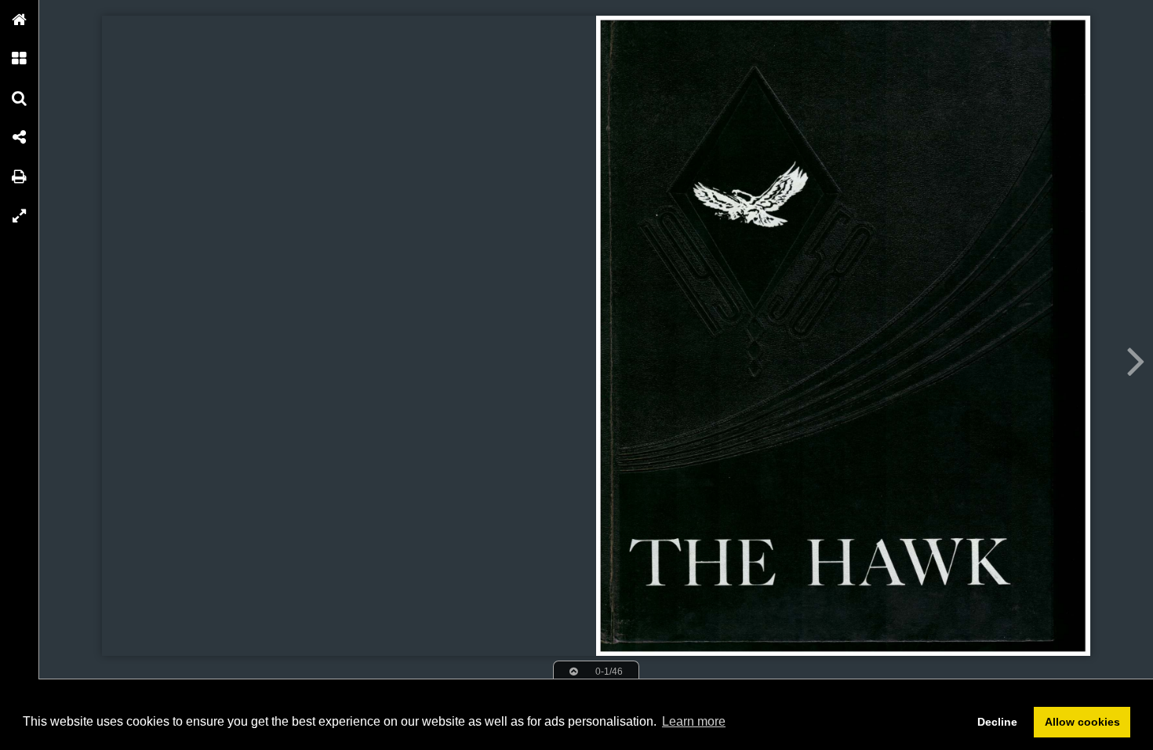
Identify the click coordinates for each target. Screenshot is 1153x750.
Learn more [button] (694, 721)
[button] (19, 19)
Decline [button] (997, 721)
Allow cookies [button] (1082, 721)
